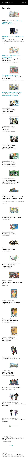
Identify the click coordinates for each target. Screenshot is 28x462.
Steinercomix (7, 2)
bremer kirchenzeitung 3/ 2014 (12, 92)
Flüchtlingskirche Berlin (9, 24)
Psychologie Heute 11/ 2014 (10, 75)
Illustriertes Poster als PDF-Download (10, 95)
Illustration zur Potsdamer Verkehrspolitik (11, 56)
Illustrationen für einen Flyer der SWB (13, 37)
